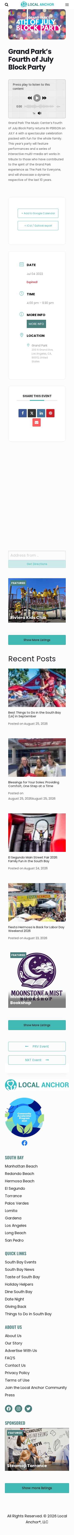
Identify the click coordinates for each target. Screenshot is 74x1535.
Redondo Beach (19, 1173)
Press (10, 1395)
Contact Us (15, 1365)
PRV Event (40, 1046)
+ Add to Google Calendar (38, 213)
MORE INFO (36, 324)
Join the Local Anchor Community (36, 1387)
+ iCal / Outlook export (38, 225)
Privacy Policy (17, 1372)
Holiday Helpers (19, 1284)
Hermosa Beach (19, 1181)
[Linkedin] (41, 413)
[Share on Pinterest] (50, 413)
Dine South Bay (18, 1291)
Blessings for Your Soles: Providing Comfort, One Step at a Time (33, 784)
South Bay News (19, 1269)
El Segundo (15, 1188)
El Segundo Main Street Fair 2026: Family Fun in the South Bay (33, 859)
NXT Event (33, 1060)
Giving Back (15, 1306)
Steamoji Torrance (27, 1466)
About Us (13, 1335)
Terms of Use (17, 1380)
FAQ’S (10, 1358)
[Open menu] (65, 4)
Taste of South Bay (22, 1276)
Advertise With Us (21, 1350)
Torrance (13, 1195)
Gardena (13, 1218)
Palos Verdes (17, 1203)
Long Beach (15, 1232)
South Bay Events (20, 1262)
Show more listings (37, 640)
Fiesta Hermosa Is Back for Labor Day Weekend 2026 (36, 929)
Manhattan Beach (21, 1166)
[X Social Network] (32, 413)
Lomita (11, 1210)
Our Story (13, 1343)
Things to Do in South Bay (28, 1313)
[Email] (36, 422)
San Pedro (14, 1240)
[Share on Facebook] (22, 413)
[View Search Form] (6, 4)
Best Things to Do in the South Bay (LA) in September (34, 714)
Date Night (14, 1299)
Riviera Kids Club (28, 617)
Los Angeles (16, 1225)
